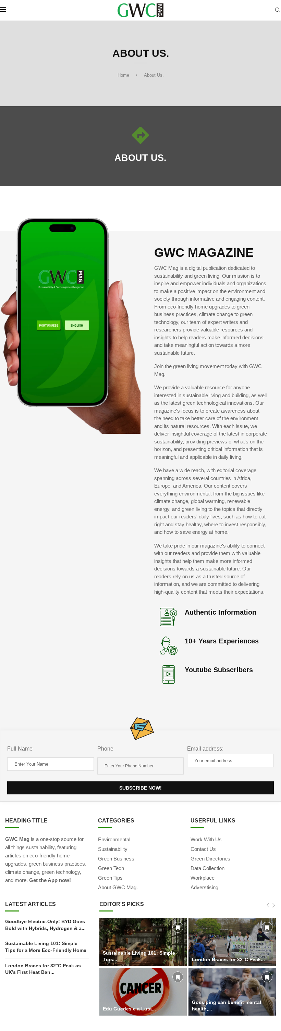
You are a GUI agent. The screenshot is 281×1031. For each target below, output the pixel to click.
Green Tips (110, 877)
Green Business (116, 858)
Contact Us (203, 849)
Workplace (203, 877)
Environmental (114, 839)
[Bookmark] (177, 927)
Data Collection (207, 868)
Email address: (205, 749)
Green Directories (210, 858)
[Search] (277, 10)
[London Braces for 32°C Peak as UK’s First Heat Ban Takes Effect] (232, 942)
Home (123, 75)
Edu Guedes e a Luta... (129, 1008)
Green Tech (111, 868)
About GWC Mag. (118, 887)
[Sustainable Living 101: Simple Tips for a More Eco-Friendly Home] (143, 942)
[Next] (273, 905)
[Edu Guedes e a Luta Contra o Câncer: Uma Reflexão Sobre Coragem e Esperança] (143, 992)
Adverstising (204, 887)
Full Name (20, 749)
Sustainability (112, 849)
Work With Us (206, 839)
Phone (105, 749)
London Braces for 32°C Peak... (228, 959)
